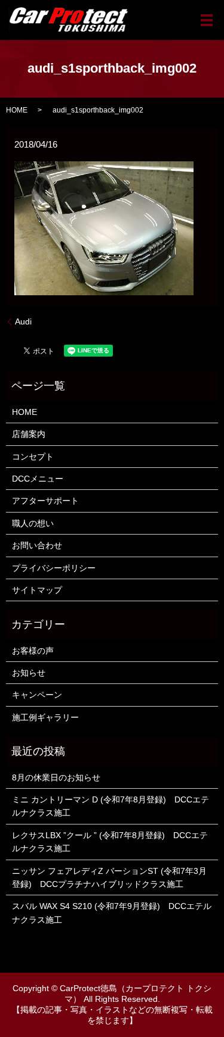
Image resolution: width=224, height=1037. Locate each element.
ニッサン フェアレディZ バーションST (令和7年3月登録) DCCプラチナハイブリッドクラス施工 (109, 877)
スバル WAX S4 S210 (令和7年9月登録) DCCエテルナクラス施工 (111, 912)
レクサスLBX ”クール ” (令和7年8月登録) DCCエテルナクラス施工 (110, 841)
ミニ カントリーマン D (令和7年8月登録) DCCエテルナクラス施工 (110, 806)
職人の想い (33, 523)
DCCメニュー (37, 478)
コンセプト (33, 456)
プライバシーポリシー (54, 568)
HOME (16, 110)
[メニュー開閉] (207, 20)
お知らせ (28, 672)
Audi (23, 321)
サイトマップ (37, 590)
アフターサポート (45, 500)
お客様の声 (33, 650)
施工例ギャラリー (45, 717)
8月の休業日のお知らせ (56, 777)
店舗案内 (28, 434)
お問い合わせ (37, 545)
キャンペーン (37, 694)
